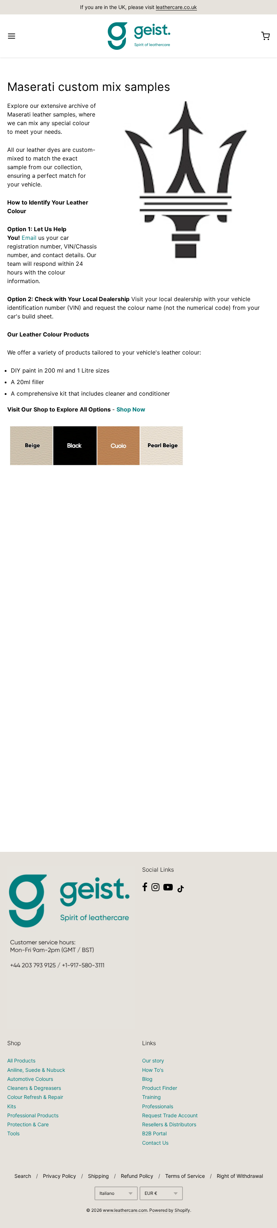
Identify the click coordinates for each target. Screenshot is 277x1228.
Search (22, 1176)
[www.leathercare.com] (138, 36)
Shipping (98, 1176)
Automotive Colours (30, 1079)
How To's (152, 1070)
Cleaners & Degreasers (34, 1088)
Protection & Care (28, 1124)
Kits (11, 1106)
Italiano (107, 1193)
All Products (21, 1060)
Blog (147, 1079)
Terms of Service (185, 1176)
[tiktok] (180, 889)
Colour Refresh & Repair (35, 1097)
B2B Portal (154, 1133)
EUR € (151, 1193)
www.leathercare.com (125, 1210)
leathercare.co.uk (176, 7)
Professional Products (32, 1115)
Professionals (157, 1106)
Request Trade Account (170, 1115)
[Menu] (33, 36)
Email (29, 237)
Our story (153, 1060)
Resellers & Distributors (169, 1124)
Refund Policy (137, 1176)
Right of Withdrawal (240, 1176)
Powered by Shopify (169, 1210)
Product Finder (159, 1088)
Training (151, 1097)
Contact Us (155, 1143)
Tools (13, 1133)
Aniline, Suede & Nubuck (36, 1070)
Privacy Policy (59, 1176)
